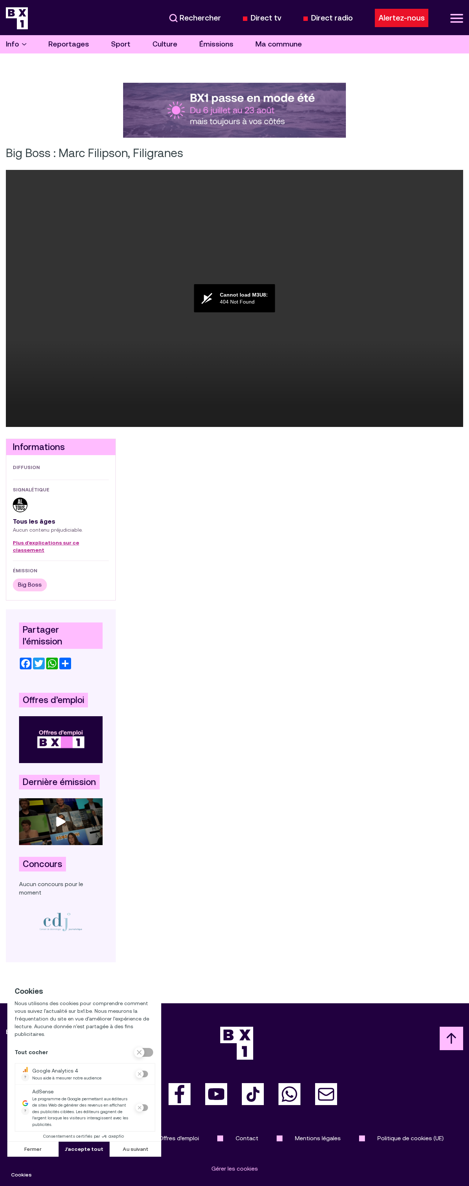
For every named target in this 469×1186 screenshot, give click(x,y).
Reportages (68, 44)
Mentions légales (318, 1138)
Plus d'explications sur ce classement (46, 546)
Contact (247, 1138)
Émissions (216, 44)
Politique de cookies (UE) (410, 1138)
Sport (120, 44)
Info (12, 44)
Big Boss (30, 584)
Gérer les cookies (234, 1168)
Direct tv (266, 18)
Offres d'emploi (179, 1138)
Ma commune (278, 44)
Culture (164, 44)
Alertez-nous (401, 17)
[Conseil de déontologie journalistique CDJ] (61, 922)
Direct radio (332, 18)
